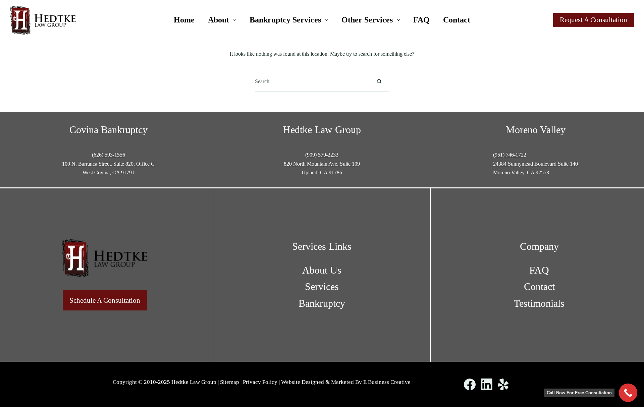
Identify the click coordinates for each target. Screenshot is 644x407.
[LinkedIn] (486, 384)
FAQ (421, 19)
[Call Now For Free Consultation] (628, 393)
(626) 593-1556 (108, 155)
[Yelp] (503, 384)
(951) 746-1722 (509, 155)
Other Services (367, 19)
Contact (456, 19)
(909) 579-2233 (321, 155)
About (218, 19)
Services (322, 286)
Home (184, 19)
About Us (321, 270)
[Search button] (379, 81)
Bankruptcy (322, 303)
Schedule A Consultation (104, 300)
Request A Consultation (593, 20)
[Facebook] (470, 384)
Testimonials (539, 303)
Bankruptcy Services (285, 19)
